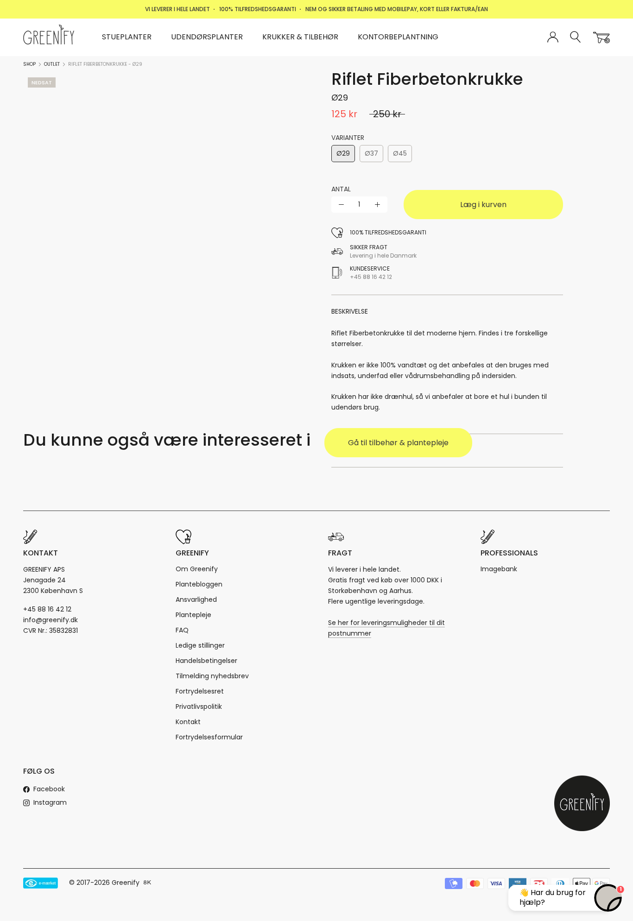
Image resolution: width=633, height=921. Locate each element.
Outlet (52, 64)
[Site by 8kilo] (147, 883)
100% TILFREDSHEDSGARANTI (257, 9)
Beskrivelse (349, 311)
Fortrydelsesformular (209, 737)
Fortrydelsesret (200, 691)
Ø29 (343, 153)
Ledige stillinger (200, 645)
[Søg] (576, 37)
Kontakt (188, 721)
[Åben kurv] (601, 38)
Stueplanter (127, 37)
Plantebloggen (199, 584)
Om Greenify (197, 569)
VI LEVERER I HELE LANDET (177, 9)
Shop (29, 64)
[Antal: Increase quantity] (377, 204)
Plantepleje (193, 614)
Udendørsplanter (207, 37)
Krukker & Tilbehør (300, 37)
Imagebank (499, 569)
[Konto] (552, 38)
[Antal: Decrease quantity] (341, 204)
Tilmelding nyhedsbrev (212, 676)
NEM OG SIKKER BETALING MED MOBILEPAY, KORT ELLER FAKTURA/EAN (396, 9)
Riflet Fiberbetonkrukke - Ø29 (105, 64)
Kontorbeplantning (398, 37)
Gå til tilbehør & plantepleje (398, 442)
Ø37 (371, 153)
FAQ (182, 630)
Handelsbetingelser (206, 660)
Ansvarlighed (196, 599)
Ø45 (400, 153)
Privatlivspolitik (199, 706)
